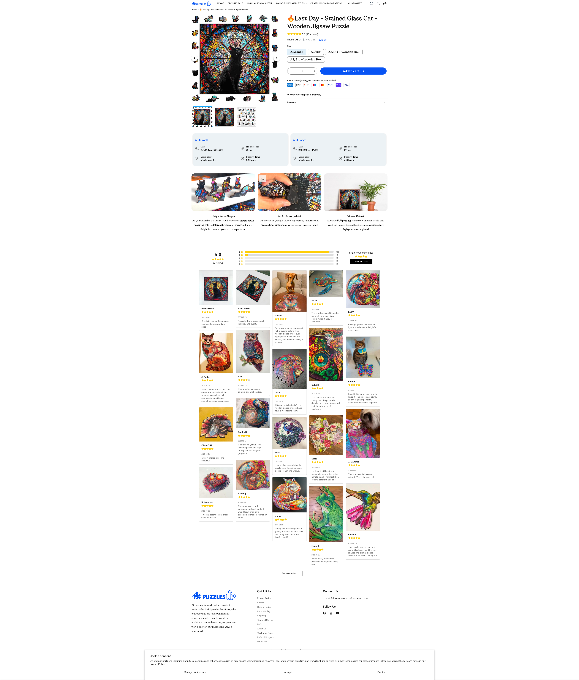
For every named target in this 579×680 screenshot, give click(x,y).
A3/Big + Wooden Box (343, 52)
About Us (261, 628)
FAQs (260, 624)
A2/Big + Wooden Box (306, 59)
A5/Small (296, 52)
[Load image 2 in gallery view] (224, 117)
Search (260, 602)
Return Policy (263, 611)
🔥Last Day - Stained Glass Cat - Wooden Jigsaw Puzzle (223, 9)
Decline (381, 672)
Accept (288, 672)
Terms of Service (265, 620)
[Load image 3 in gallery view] (246, 117)
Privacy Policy (157, 664)
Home (194, 9)
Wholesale (262, 641)
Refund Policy (264, 607)
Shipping (261, 615)
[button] (291, 3)
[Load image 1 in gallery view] (202, 117)
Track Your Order (265, 633)
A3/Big (316, 52)
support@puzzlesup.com (354, 598)
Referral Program (265, 637)
